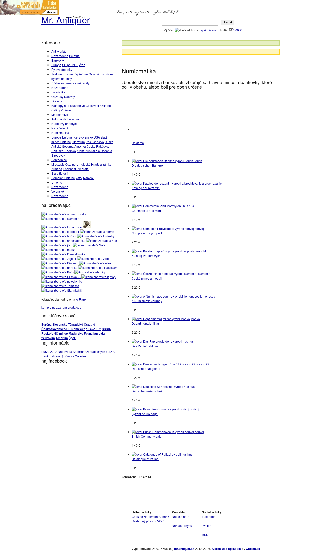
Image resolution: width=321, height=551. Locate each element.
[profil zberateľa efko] (95, 263)
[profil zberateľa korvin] (97, 231)
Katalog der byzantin (146, 188)
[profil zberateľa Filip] (90, 272)
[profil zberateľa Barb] (57, 272)
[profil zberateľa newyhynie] (61, 281)
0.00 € (237, 30)
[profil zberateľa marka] (58, 249)
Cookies (80, 356)
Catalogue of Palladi (145, 459)
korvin (198, 161)
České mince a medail (147, 278)
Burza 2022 (49, 351)
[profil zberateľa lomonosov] (61, 227)
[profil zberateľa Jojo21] (58, 258)
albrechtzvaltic (212, 183)
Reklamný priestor (61, 356)
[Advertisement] (185, 59)
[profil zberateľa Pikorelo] (59, 263)
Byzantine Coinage (145, 413)
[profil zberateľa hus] (101, 240)
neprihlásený (208, 30)
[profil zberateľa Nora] (89, 245)
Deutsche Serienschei (147, 391)
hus (191, 206)
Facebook (208, 516)
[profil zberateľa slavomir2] (61, 218)
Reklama (138, 143)
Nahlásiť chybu (182, 525)
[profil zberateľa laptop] (98, 276)
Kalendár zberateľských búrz (92, 351)
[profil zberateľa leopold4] (60, 231)
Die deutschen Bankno (147, 165)
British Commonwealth (147, 436)
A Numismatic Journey (147, 301)
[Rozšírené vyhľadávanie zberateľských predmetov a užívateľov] (219, 22)
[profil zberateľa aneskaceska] (63, 240)
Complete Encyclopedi (147, 233)
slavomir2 (204, 273)
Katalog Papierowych (146, 255)
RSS (205, 534)
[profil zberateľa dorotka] (59, 267)
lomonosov (207, 296)
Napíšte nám (180, 516)
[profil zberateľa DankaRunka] (63, 254)
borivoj (199, 228)
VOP (160, 521)
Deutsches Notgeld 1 (146, 368)
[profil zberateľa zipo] (93, 258)
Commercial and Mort (146, 210)
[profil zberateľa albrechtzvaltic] (64, 214)
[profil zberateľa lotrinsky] (95, 236)
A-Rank (81, 299)
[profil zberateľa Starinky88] (61, 290)
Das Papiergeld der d (146, 346)
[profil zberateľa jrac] (56, 245)
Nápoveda (65, 351)
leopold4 (202, 251)
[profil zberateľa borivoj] (58, 236)
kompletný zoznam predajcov (61, 307)
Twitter (206, 525)
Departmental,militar (145, 323)
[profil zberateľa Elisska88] (61, 276)
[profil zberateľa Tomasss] (60, 286)
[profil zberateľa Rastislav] (97, 267)
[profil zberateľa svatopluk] (87, 227)
